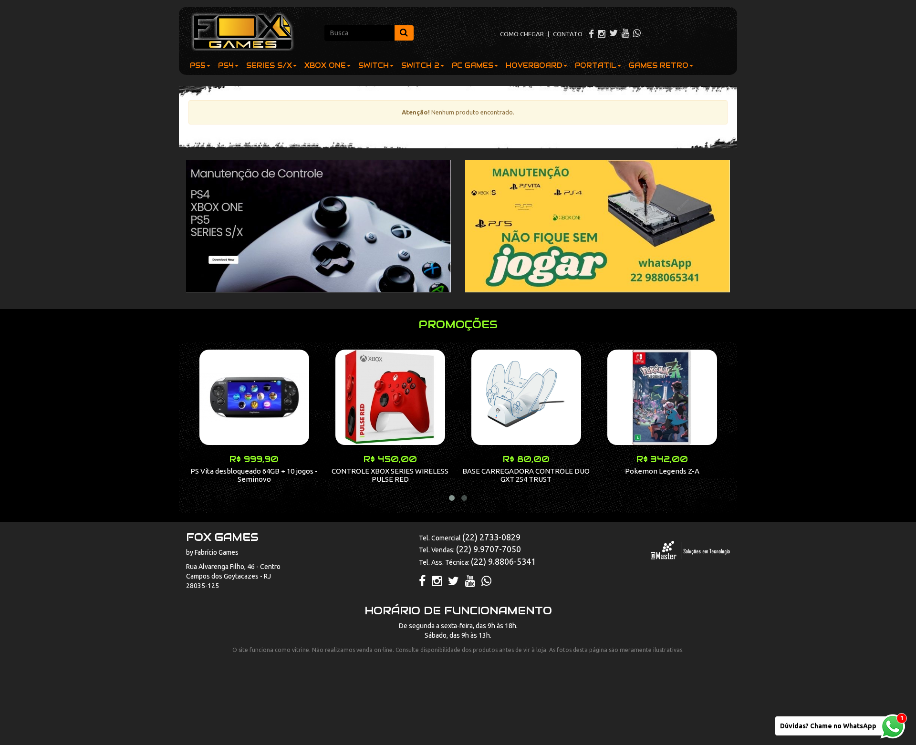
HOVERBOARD (534, 65)
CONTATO (568, 34)
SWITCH (373, 65)
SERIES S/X (269, 65)
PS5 (198, 65)
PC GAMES (472, 65)
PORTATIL (595, 65)
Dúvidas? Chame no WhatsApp (828, 726)
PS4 (226, 65)
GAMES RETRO (658, 65)
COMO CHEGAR (522, 34)
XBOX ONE (325, 65)
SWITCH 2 (420, 65)
